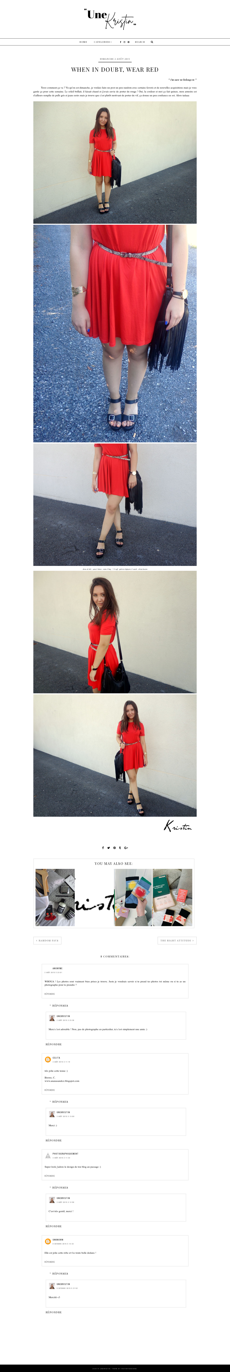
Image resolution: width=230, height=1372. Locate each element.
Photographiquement (66, 1153)
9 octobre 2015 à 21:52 (67, 1288)
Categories (102, 41)
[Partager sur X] (108, 847)
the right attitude (176, 940)
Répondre (50, 994)
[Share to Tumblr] (120, 847)
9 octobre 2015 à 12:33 (63, 1244)
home (83, 41)
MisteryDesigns (129, 1368)
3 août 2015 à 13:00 (66, 1116)
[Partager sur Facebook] (103, 847)
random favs (48, 940)
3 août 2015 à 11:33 (61, 1158)
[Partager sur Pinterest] (114, 847)
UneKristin (63, 1016)
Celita (56, 1057)
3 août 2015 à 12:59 (65, 1202)
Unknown (58, 1239)
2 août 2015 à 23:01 (53, 972)
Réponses (60, 1005)
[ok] (151, 42)
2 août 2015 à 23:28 (65, 1020)
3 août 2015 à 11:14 (61, 1062)
